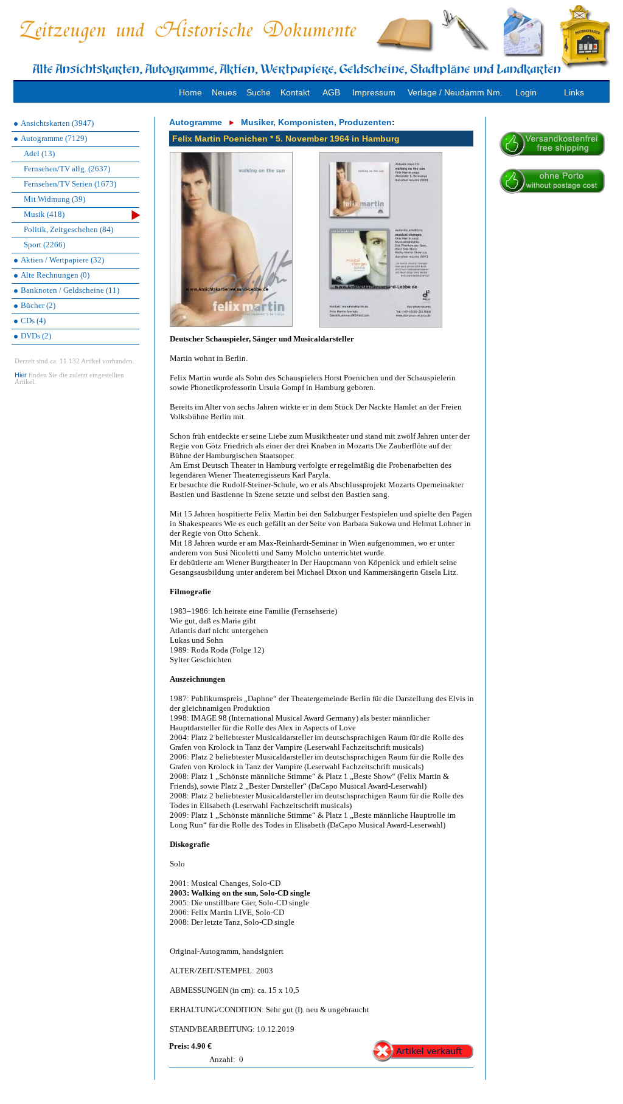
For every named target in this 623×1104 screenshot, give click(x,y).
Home (190, 92)
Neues (224, 92)
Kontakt (295, 92)
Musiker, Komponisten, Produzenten (316, 122)
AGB (331, 92)
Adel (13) (39, 153)
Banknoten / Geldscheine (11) (70, 290)
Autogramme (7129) (54, 138)
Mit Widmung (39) (54, 199)
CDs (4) (33, 320)
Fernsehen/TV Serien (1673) (70, 183)
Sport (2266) (44, 244)
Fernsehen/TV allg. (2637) (67, 168)
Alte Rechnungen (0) (55, 274)
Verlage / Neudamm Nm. (455, 92)
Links (574, 92)
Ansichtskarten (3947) (57, 123)
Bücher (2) (38, 305)
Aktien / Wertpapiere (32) (62, 259)
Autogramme (195, 122)
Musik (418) (44, 214)
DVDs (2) (36, 335)
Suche (258, 92)
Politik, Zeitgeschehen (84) (68, 229)
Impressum (373, 92)
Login (526, 92)
